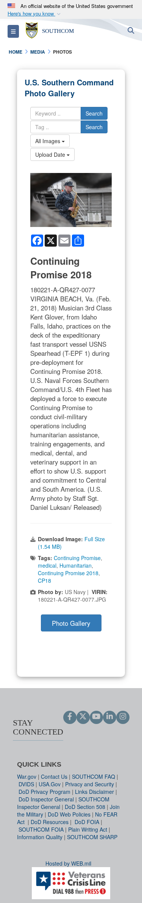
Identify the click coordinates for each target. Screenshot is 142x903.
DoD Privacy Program (44, 791)
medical (47, 565)
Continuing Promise (77, 558)
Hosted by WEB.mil (68, 863)
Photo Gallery (71, 623)
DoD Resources (50, 822)
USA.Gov (50, 784)
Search (94, 113)
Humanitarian (75, 565)
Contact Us (54, 776)
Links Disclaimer (94, 791)
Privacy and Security (89, 784)
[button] (35, 14)
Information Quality (39, 837)
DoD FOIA (87, 822)
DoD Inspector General (46, 799)
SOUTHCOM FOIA (41, 829)
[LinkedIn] (109, 717)
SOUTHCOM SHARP (92, 837)
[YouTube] (96, 717)
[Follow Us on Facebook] (69, 717)
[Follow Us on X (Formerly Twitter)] (83, 717)
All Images (48, 141)
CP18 (44, 580)
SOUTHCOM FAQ (93, 776)
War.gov (26, 776)
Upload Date (51, 154)
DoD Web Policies (69, 814)
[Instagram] (123, 717)
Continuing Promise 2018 (68, 573)
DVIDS (26, 784)
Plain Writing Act (87, 829)
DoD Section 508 (85, 806)
